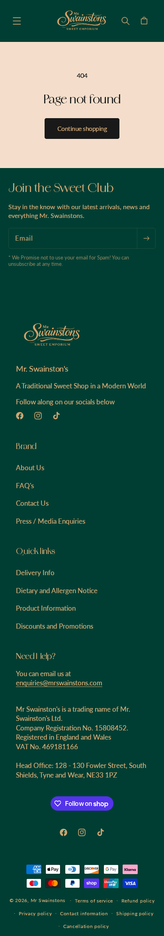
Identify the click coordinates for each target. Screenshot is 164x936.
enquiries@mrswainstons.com (59, 683)
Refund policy (138, 900)
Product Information (46, 608)
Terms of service (94, 900)
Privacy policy (35, 913)
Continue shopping (82, 128)
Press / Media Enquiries (50, 521)
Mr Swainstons (48, 900)
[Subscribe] (146, 238)
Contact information (84, 913)
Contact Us (32, 503)
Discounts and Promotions (54, 626)
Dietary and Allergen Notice (57, 590)
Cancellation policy (86, 926)
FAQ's (25, 485)
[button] (17, 21)
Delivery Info (35, 572)
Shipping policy (134, 913)
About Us (30, 467)
